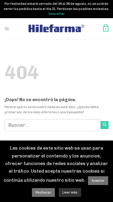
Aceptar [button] (98, 181)
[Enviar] (104, 125)
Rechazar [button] (43, 192)
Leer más (69, 192)
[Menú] (7, 29)
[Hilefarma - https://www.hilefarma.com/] (57, 28)
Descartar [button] (57, 14)
